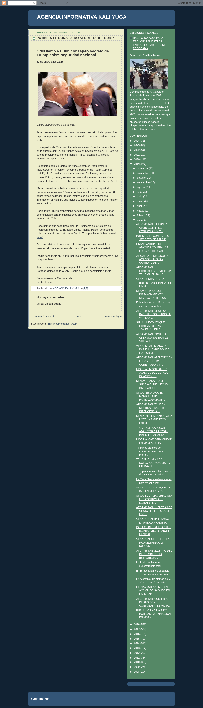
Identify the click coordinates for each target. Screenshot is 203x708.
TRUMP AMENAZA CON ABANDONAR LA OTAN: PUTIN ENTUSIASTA (152, 431)
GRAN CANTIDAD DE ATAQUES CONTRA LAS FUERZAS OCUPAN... (152, 248)
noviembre (143, 173)
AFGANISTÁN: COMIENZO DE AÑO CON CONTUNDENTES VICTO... (153, 602)
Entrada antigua (112, 316)
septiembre (143, 182)
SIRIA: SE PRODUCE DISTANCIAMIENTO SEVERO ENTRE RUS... (152, 294)
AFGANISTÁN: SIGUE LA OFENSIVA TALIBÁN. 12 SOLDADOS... (152, 338)
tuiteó (40, 237)
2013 (137, 648)
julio (139, 192)
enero (140, 220)
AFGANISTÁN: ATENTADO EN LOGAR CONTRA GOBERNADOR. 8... (154, 361)
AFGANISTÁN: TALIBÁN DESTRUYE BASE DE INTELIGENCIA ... (151, 408)
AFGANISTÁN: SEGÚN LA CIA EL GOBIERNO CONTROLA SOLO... (152, 228)
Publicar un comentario (48, 303)
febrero (141, 215)
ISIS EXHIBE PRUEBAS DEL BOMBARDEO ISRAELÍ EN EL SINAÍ (153, 531)
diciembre (143, 168)
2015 (137, 638)
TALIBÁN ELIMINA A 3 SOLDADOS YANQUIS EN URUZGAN (153, 463)
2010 (137, 662)
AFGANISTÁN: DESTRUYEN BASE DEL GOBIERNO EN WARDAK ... (153, 314)
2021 (137, 154)
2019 (137, 164)
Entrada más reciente (43, 316)
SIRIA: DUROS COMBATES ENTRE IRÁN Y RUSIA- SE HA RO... (153, 283)
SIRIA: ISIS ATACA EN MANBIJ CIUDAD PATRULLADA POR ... (150, 396)
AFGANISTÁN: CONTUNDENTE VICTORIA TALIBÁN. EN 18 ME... (154, 271)
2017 (137, 629)
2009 (137, 667)
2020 (137, 159)
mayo (140, 201)
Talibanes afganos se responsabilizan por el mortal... (150, 451)
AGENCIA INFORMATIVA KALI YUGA (82, 17)
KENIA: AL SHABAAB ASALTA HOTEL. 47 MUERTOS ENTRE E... (154, 420)
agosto (141, 187)
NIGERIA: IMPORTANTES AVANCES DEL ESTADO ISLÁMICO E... (152, 373)
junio (140, 196)
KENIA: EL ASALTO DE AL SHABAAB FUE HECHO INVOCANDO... (152, 384)
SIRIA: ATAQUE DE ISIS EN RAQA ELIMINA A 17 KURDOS (152, 542)
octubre (141, 177)
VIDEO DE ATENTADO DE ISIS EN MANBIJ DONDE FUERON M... (152, 349)
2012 (137, 653)
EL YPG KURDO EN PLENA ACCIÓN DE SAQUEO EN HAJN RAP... (153, 590)
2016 (137, 634)
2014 (137, 643)
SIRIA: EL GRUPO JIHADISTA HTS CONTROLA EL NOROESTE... (154, 499)
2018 (137, 624)
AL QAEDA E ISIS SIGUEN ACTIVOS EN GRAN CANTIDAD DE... (152, 259)
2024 (137, 140)
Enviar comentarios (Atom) (62, 323)
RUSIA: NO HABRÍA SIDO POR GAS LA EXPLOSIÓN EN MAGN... (153, 614)
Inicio (79, 316)
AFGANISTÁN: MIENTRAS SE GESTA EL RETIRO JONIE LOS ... (154, 511)
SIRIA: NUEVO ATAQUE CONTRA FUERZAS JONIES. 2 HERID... (150, 326)
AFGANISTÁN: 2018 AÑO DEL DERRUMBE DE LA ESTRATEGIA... (154, 554)
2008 (137, 671)
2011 (137, 657)
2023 (137, 145)
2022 (137, 150)
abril (140, 206)
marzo (141, 210)
